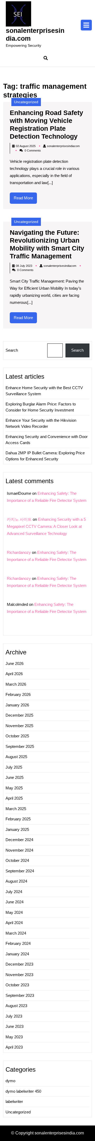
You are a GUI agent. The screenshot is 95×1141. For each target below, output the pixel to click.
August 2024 (16, 881)
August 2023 (16, 1005)
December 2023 (19, 964)
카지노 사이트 (19, 519)
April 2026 (14, 673)
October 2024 (17, 860)
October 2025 (17, 736)
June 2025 (14, 777)
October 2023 (17, 985)
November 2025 (19, 725)
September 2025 (20, 746)
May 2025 (14, 788)
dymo (10, 1081)
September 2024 (20, 871)
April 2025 (14, 798)
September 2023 (20, 995)
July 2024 (14, 891)
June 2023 (14, 1026)
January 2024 (17, 954)
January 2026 (17, 705)
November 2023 (19, 974)
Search (12, 350)
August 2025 (16, 756)
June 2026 (14, 663)
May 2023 (14, 1037)
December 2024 (19, 839)
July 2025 (14, 767)
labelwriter (14, 1101)
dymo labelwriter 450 (23, 1091)
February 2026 (18, 694)
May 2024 (14, 912)
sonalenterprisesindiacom (63, 146)
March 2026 (16, 684)
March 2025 (16, 808)
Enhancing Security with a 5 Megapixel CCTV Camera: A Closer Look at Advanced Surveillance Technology (46, 526)
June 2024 (14, 902)
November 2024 (19, 850)
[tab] (86, 25)
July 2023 (14, 1016)
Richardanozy (19, 552)
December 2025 (19, 715)
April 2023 (14, 1047)
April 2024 (14, 922)
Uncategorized (26, 102)
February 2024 (18, 943)
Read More (25, 199)
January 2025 (17, 829)
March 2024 (16, 933)
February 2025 (18, 819)
